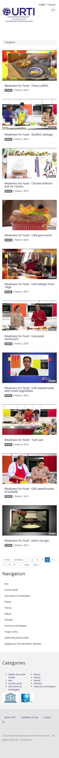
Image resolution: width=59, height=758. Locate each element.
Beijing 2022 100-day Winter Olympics (23, 643)
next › (27, 564)
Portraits (9, 619)
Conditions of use (29, 717)
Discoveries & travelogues (17, 595)
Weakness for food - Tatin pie (24, 440)
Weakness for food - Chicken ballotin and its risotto (28, 185)
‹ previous (18, 559)
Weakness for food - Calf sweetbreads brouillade (29, 490)
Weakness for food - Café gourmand (28, 235)
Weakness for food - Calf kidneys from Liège (29, 285)
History (8, 607)
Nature (8, 613)
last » (36, 564)
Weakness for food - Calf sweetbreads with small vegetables (29, 389)
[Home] (23, 15)
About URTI (10, 717)
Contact (47, 717)
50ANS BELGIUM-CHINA (17, 637)
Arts (6, 583)
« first (7, 559)
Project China (11, 631)
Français (51, 4)
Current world (11, 589)
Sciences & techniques (15, 625)
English (42, 4)
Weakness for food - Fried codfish (26, 85)
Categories (10, 42)
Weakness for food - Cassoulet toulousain (24, 337)
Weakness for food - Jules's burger (27, 540)
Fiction (8, 601)
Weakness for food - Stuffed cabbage (29, 134)
